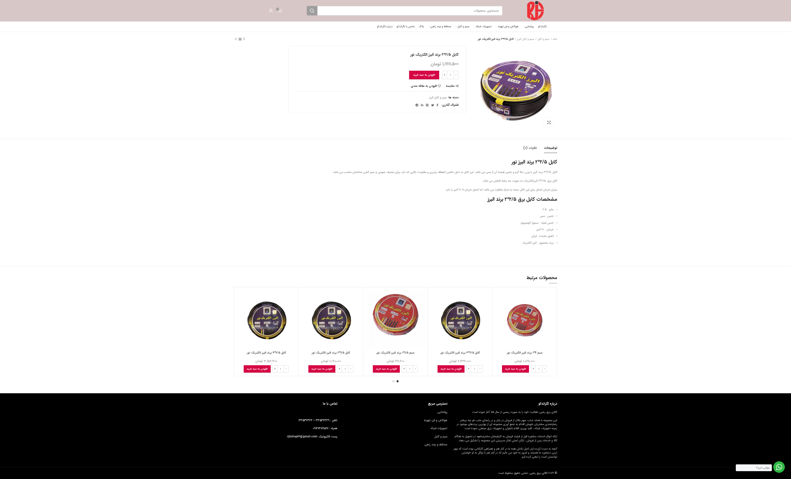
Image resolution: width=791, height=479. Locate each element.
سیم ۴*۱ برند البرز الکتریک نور (525, 352)
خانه (555, 39)
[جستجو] (312, 10)
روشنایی (442, 412)
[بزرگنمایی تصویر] (549, 122)
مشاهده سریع (499, 306)
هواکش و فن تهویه (435, 420)
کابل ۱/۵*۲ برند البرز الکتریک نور (331, 352)
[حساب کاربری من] (271, 11)
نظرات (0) (530, 147)
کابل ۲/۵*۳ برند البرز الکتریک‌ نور (460, 352)
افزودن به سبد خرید (424, 75)
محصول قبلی (244, 39)
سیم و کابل (543, 39)
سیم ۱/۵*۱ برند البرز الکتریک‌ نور (395, 352)
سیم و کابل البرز (525, 39)
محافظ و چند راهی (435, 444)
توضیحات (550, 147)
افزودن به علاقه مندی (424, 86)
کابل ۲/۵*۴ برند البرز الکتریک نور (266, 352)
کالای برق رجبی (539, 473)
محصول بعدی (236, 39)
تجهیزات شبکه (439, 428)
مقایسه (450, 86)
